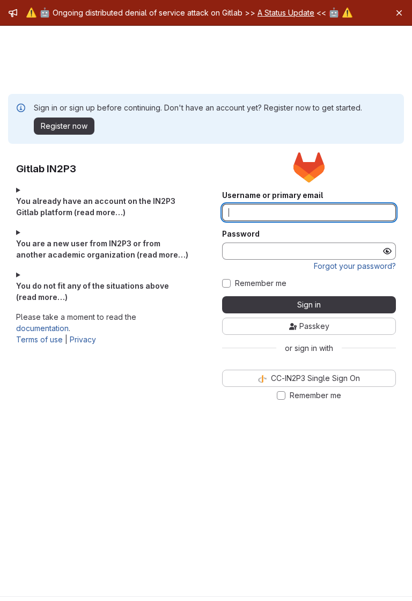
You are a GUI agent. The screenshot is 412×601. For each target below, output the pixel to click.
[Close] (399, 12)
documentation (42, 328)
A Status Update (286, 12)
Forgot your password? (355, 265)
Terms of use (39, 339)
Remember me (260, 283)
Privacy (83, 339)
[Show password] (387, 251)
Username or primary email (272, 195)
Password (241, 234)
